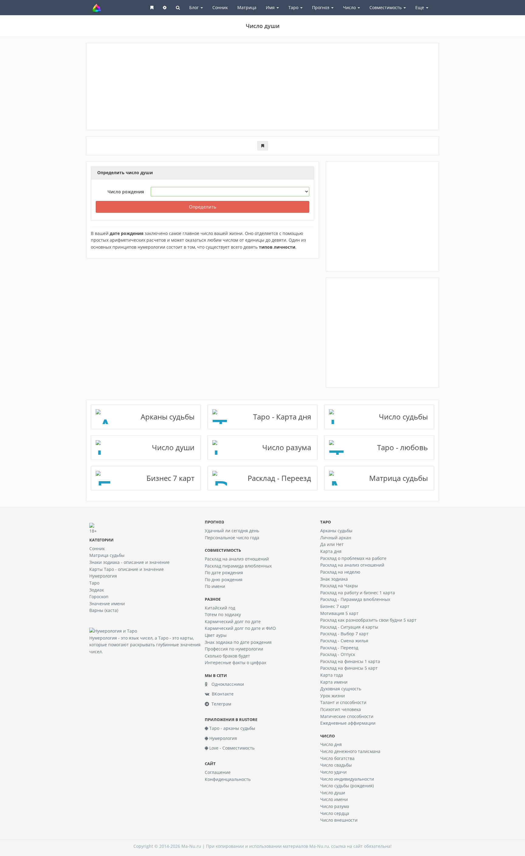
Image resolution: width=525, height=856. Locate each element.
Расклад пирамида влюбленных (238, 566)
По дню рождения (223, 579)
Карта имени (334, 682)
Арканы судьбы (336, 530)
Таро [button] (294, 7)
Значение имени (107, 603)
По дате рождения (224, 572)
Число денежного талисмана (350, 751)
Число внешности (339, 820)
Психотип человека (340, 709)
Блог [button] (194, 7)
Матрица (246, 7)
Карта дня (330, 551)
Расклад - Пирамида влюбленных (355, 599)
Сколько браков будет (227, 656)
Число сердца (334, 813)
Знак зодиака (334, 579)
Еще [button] (420, 7)
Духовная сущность (340, 689)
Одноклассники (226, 684)
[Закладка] (262, 145)
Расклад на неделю (340, 572)
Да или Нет (332, 544)
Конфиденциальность (228, 779)
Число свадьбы (336, 765)
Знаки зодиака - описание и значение (129, 562)
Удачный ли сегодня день (232, 530)
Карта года (331, 675)
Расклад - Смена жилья (344, 641)
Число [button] (350, 7)
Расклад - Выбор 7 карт (344, 634)
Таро (94, 583)
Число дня (331, 744)
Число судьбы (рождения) (347, 786)
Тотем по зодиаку (223, 614)
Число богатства (337, 758)
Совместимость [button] (386, 7)
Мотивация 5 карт (339, 613)
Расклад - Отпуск (337, 654)
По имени (215, 586)
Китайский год (220, 608)
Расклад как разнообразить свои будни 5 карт (368, 620)
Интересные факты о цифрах (235, 662)
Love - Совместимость (231, 748)
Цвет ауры (216, 635)
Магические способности (346, 716)
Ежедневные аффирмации (348, 723)
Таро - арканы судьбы (231, 728)
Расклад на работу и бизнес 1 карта (357, 592)
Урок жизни (332, 696)
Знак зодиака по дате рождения (238, 642)
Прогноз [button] (321, 7)
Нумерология (103, 576)
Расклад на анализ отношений (237, 559)
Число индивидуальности (347, 779)
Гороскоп (98, 596)
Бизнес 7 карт (334, 606)
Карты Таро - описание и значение (126, 569)
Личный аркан (335, 537)
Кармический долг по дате (233, 621)
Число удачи (333, 772)
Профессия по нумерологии (234, 649)
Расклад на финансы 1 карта (350, 661)
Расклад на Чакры (339, 585)
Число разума (334, 806)
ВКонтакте (221, 694)
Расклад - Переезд (339, 648)
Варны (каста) (103, 610)
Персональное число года (232, 537)
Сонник (220, 7)
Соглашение (218, 772)
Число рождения (126, 192)
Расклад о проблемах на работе (353, 558)
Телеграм (220, 704)
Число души (332, 793)
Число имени (334, 799)
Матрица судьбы (107, 555)
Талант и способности (343, 702)
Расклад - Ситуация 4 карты (349, 627)
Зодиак (96, 590)
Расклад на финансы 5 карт (349, 668)
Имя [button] (271, 7)
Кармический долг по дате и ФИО (240, 628)
